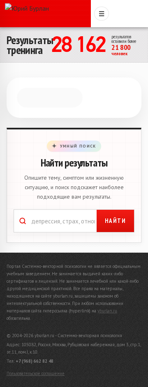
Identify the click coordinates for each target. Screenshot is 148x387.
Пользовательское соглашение (36, 383)
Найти (115, 230)
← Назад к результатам (49, 93)
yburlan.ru (107, 320)
